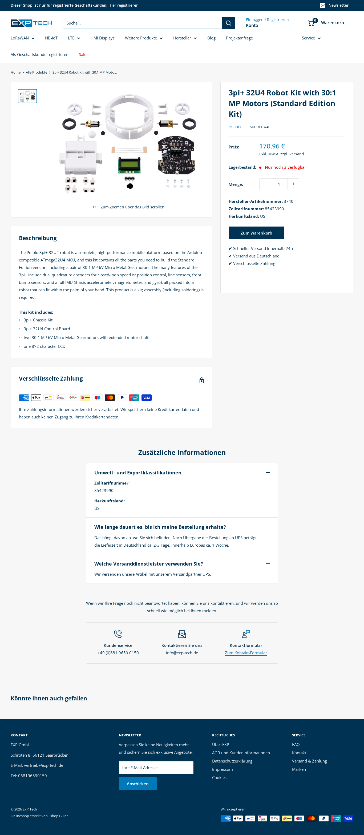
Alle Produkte (36, 72)
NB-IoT (51, 38)
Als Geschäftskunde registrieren (39, 54)
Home (16, 72)
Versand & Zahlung (309, 761)
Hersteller (182, 38)
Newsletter (339, 5)
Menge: (236, 184)
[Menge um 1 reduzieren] (265, 183)
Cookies (219, 777)
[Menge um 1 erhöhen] (293, 183)
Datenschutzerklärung (232, 761)
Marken (299, 769)
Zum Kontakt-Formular (246, 652)
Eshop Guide (58, 815)
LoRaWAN (20, 38)
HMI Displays (103, 38)
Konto (252, 25)
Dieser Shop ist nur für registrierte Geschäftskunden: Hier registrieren (75, 5)
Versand (296, 153)
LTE (71, 38)
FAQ (296, 744)
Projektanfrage (239, 38)
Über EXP (220, 744)
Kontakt (299, 752)
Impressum (222, 769)
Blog (211, 38)
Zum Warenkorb (256, 232)
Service (308, 38)
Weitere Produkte (141, 38)
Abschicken (138, 783)
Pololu (235, 126)
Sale (82, 54)
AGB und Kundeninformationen (241, 752)
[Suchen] (228, 23)
